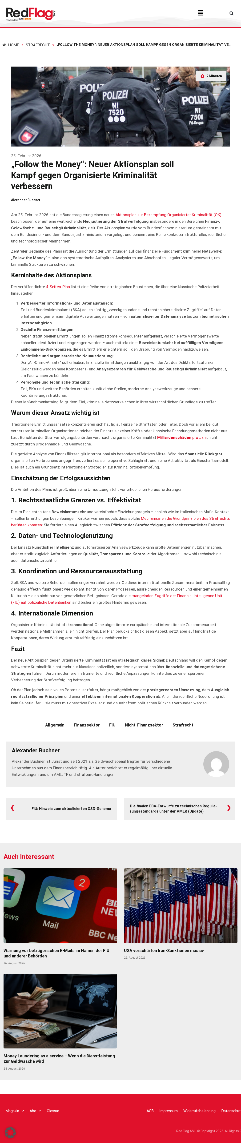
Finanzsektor (87, 724)
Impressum (168, 1111)
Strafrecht (183, 724)
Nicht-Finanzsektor (144, 724)
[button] (200, 13)
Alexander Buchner (36, 750)
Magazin (12, 1111)
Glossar (53, 1111)
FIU (112, 724)
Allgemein (54, 724)
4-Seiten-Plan (58, 286)
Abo (33, 1111)
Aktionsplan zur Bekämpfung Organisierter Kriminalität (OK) (168, 214)
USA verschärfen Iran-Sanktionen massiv (164, 950)
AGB (150, 1111)
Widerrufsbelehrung (199, 1111)
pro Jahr (182, 437)
